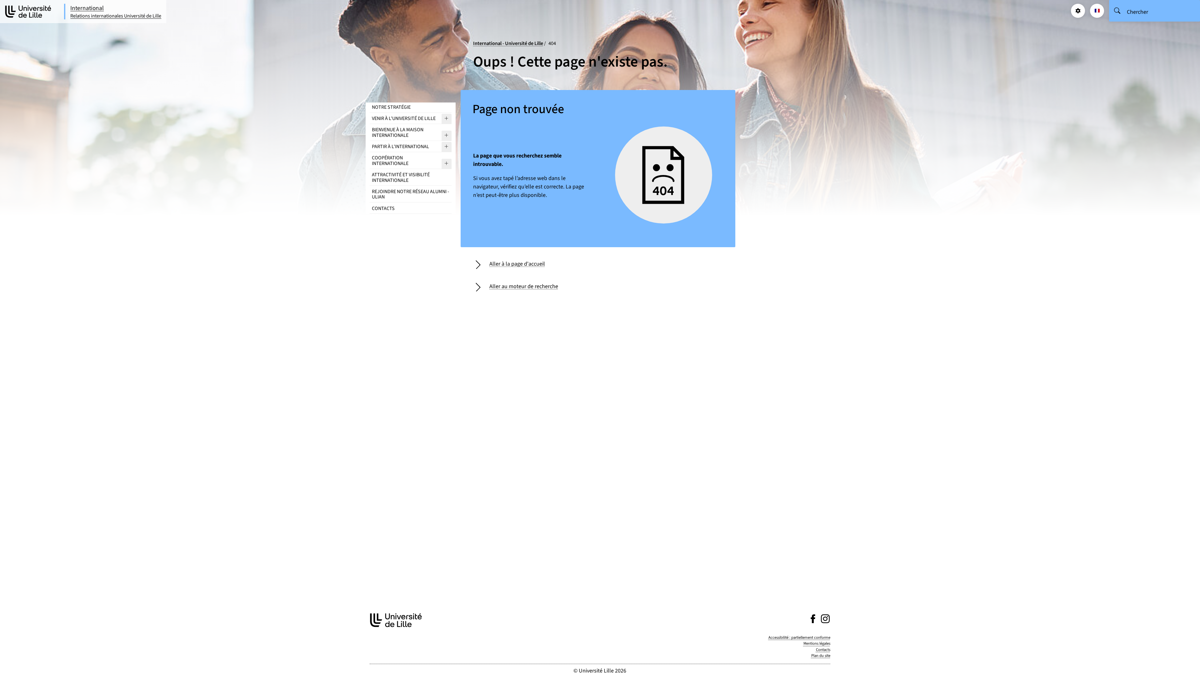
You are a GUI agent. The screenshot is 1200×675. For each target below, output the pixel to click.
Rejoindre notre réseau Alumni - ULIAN (410, 194)
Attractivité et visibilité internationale (401, 177)
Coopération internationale (390, 160)
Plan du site (820, 655)
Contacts (383, 208)
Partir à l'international (400, 146)
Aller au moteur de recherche (523, 286)
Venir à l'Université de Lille (404, 118)
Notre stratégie (391, 107)
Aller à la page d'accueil (517, 264)
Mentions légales (816, 643)
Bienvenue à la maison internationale (397, 132)
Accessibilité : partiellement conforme (799, 637)
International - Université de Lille (508, 43)
